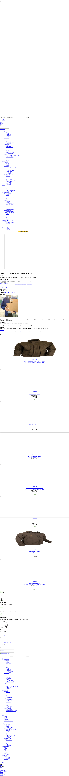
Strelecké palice (8, 183)
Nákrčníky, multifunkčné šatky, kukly (12, 686)
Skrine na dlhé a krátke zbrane (11, 180)
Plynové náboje (8, 172)
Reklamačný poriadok (7, 642)
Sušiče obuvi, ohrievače (10, 153)
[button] (34, 359)
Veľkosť (1, 279)
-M (5, 292)
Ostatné (5, 753)
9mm (7, 175)
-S (4, 292)
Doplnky (5, 154)
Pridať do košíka (3, 282)
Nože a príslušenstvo (7, 728)
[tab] (35, 286)
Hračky (7, 218)
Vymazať (4, 280)
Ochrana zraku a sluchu (10, 209)
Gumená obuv (8, 149)
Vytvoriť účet (2, 770)
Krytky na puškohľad (9, 191)
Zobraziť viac (8, 707)
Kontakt (5, 634)
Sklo (7, 225)
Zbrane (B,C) (6, 162)
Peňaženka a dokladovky (10, 222)
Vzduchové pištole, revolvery (11, 696)
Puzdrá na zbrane (9, 178)
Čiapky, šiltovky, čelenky (10, 156)
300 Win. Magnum (9, 706)
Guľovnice (8, 163)
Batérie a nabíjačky (9, 727)
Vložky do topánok (9, 680)
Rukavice (7, 159)
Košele (7, 133)
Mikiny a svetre (8, 134)
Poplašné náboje (9, 171)
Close (1, 655)
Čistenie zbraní (8, 184)
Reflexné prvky (8, 158)
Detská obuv (8, 150)
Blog (5, 635)
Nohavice (8, 136)
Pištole (7, 165)
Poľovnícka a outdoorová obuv (11, 677)
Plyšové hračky (8, 757)
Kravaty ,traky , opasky (10, 157)
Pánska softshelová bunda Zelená (34, 424)
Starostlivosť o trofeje (9, 206)
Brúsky (7, 199)
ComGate (2, 330)
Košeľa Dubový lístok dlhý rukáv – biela (34, 456)
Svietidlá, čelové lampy (8, 193)
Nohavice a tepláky (9, 147)
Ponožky (7, 160)
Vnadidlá (7, 214)
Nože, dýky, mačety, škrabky (11, 197)
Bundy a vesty (8, 135)
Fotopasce (8, 187)
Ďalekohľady (8, 186)
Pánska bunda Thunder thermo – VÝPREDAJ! (34, 488)
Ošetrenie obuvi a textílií (10, 152)
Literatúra (8, 229)
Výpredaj (42, 362)
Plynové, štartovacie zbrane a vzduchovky (11, 694)
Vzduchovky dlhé (9, 697)
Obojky (7, 216)
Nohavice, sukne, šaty (9, 142)
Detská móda (6, 144)
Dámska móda (6, 138)
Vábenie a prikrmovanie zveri (9, 212)
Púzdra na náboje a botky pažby (11, 179)
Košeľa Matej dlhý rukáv (34, 519)
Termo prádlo (8, 137)
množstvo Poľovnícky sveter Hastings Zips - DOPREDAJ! (11, 281)
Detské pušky (8, 758)
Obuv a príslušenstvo (7, 676)
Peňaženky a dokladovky (10, 751)
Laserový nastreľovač (9, 189)
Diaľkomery (8, 188)
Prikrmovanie (8, 745)
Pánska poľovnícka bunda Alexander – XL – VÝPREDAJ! (34, 361)
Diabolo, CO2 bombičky (10, 699)
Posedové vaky (8, 201)
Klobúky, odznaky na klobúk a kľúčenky (13, 155)
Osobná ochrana (7, 207)
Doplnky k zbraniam (7, 708)
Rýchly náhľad (65, 337)
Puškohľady (6, 717)
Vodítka (7, 217)
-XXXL (13, 292)
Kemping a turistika (9, 205)
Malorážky (8, 164)
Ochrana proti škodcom (8, 210)
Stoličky (7, 202)
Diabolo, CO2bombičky (10, 170)
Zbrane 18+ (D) (6, 166)
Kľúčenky (8, 223)
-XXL (11, 292)
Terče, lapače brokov (9, 182)
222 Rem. (8, 705)
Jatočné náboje (8, 173)
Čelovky (7, 195)
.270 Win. (8, 176)
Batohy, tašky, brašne (9, 204)
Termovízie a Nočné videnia (8, 721)
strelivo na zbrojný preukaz (8, 174)
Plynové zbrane (8, 168)
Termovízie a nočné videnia (10, 190)
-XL (8, 292)
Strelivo (5, 169)
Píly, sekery (8, 198)
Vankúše (7, 224)
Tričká (7, 132)
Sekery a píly (8, 730)
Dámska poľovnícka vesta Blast (34, 583)
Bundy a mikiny (9, 146)
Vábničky (8, 213)
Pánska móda (6, 131)
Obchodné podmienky (8, 641)
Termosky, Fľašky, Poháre (10, 203)
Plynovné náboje (9, 701)
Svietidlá (7, 194)
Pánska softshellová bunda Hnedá (34, 551)
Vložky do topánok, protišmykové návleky (13, 151)
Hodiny (7, 226)
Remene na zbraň (9, 181)
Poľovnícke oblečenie (18, 284)
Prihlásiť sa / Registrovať (6, 762)
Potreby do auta (8, 737)
